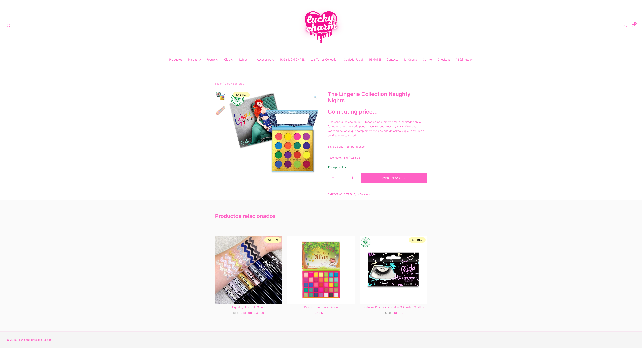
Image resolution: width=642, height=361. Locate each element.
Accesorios (264, 59)
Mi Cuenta (410, 59)
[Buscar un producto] (9, 25)
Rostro (210, 59)
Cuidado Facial (353, 59)
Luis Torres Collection (324, 59)
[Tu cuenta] (625, 25)
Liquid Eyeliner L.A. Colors (248, 307)
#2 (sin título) (464, 59)
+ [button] (352, 177)
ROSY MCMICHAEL (292, 59)
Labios (243, 59)
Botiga (47, 339)
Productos (175, 59)
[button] (315, 97)
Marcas (192, 59)
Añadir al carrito (393, 177)
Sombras (238, 83)
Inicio (218, 83)
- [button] (333, 177)
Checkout (444, 59)
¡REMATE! (375, 59)
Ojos (227, 59)
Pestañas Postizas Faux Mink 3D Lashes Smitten (393, 307)
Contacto (392, 59)
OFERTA (348, 194)
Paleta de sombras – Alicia (321, 307)
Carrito (427, 59)
